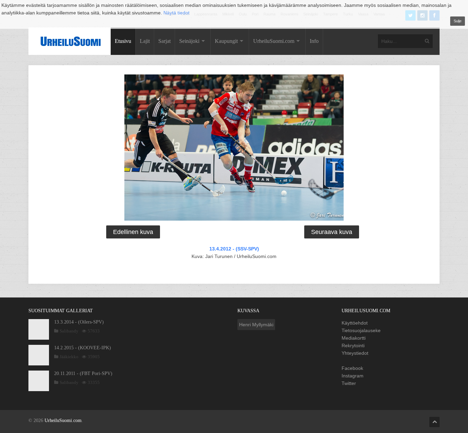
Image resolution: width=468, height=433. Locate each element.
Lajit (145, 41)
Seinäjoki (189, 41)
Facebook (352, 368)
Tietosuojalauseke (361, 330)
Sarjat (164, 41)
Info (314, 41)
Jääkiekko (69, 356)
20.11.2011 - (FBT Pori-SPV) (83, 373)
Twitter (349, 383)
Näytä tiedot (176, 12)
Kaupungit (226, 41)
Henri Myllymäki (256, 324)
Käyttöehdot (355, 323)
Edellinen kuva (133, 232)
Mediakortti (354, 338)
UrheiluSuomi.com (273, 41)
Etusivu (123, 41)
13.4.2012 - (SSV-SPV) (234, 248)
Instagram (353, 375)
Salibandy (69, 330)
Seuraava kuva (331, 232)
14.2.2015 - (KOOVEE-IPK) (82, 347)
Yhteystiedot (355, 353)
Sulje (457, 21)
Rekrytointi (353, 345)
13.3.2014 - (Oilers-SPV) (79, 322)
